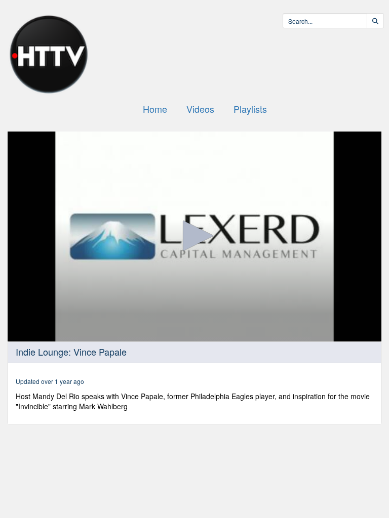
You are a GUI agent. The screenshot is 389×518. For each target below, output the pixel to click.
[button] (194, 235)
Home (155, 108)
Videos (200, 108)
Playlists (250, 108)
